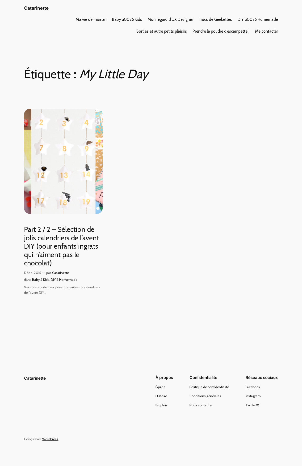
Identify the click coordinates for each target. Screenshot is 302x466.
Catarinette (36, 8)
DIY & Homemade (64, 279)
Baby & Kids (40, 279)
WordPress (50, 439)
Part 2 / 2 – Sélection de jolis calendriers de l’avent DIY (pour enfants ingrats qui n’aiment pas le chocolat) (61, 246)
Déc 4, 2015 (32, 273)
